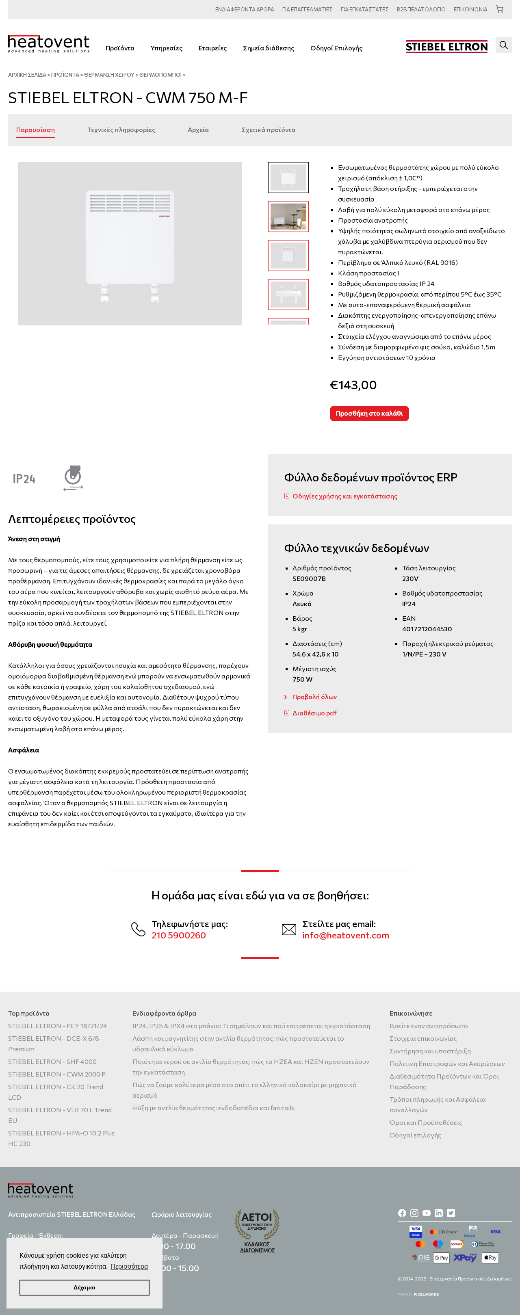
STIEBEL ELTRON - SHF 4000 (52, 1061)
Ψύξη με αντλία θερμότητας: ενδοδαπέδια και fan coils (213, 1107)
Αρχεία (198, 129)
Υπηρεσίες (166, 48)
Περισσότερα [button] (129, 1266)
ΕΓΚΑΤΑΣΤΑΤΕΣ (365, 9)
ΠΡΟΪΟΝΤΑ (65, 74)
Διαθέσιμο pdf (314, 713)
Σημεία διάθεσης (268, 48)
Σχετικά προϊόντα (268, 129)
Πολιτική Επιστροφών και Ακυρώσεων (447, 1063)
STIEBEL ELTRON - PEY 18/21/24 (57, 1025)
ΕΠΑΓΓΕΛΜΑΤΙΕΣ (307, 9)
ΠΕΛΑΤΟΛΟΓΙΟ (421, 9)
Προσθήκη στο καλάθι (369, 413)
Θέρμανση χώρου (109, 74)
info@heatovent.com (345, 934)
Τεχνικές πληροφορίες (121, 129)
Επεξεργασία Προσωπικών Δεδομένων (470, 1278)
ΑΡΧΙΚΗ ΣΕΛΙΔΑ (27, 74)
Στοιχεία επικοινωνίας (423, 1038)
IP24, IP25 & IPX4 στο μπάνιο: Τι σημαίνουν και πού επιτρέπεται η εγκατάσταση (251, 1025)
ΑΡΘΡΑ (244, 9)
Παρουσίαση (35, 129)
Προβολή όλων (314, 696)
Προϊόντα (120, 48)
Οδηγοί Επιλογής (336, 48)
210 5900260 (179, 934)
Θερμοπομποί (160, 74)
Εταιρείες (213, 48)
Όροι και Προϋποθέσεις (426, 1122)
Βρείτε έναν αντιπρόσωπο (429, 1025)
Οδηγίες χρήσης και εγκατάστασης (344, 496)
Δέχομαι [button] (84, 1287)
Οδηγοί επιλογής (415, 1135)
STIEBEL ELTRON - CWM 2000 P (57, 1074)
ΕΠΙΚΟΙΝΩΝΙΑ (471, 9)
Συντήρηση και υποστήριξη (430, 1051)
